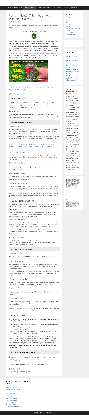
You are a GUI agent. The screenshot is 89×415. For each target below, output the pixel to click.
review (12, 369)
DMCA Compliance (11, 400)
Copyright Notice (11, 402)
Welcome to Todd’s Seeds (14, 7)
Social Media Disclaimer (13, 389)
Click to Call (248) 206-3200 (71, 7)
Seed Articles (56, 7)
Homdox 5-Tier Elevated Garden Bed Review (21, 371)
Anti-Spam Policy (11, 404)
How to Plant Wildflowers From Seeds (71, 65)
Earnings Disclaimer (11, 398)
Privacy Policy (10, 391)
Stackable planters (18, 369)
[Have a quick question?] (34, 36)
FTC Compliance (10, 396)
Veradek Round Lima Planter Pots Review (20, 372)
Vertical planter (26, 369)
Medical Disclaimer (11, 394)
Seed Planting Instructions (43, 7)
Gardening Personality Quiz (13, 406)
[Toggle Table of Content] (24, 98)
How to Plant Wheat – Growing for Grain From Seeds (72, 71)
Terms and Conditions (12, 387)
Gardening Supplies (29, 7)
